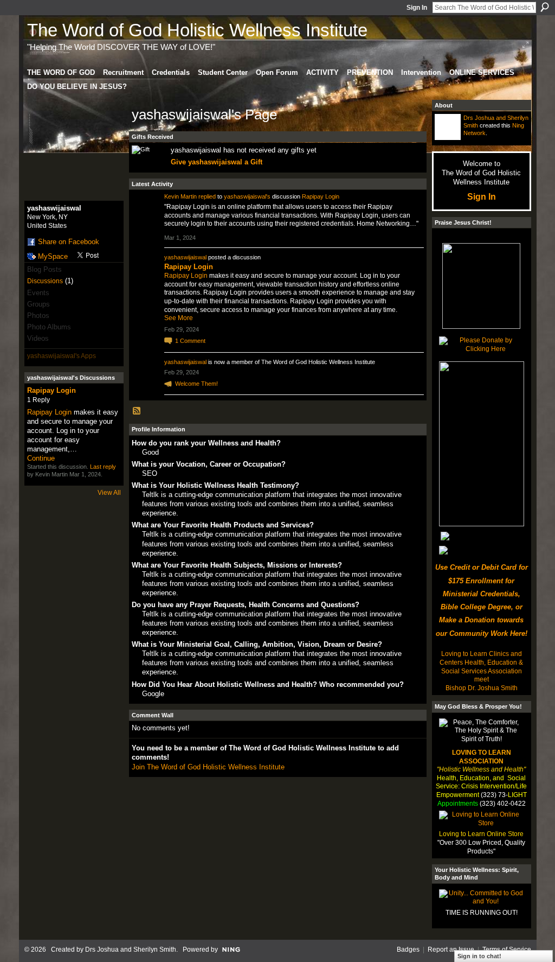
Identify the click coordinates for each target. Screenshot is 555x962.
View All (109, 492)
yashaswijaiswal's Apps (61, 356)
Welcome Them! (196, 383)
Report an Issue (451, 949)
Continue (41, 458)
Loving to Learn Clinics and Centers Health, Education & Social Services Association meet (481, 666)
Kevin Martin (180, 196)
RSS (137, 411)
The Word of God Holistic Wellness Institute (197, 30)
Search (544, 7)
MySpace (53, 256)
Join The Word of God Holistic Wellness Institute (208, 767)
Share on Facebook (68, 242)
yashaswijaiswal (185, 257)
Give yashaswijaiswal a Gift (216, 162)
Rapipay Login (51, 390)
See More (178, 318)
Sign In (416, 7)
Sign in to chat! (479, 956)
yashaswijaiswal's (247, 196)
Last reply (103, 466)
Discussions (45, 281)
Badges (408, 949)
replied (207, 196)
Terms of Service (506, 949)
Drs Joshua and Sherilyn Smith (130, 949)
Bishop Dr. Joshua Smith (482, 688)
